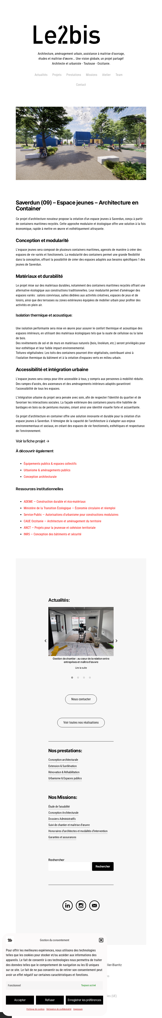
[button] (101, 940)
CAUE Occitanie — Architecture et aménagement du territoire (62, 521)
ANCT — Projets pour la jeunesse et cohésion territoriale (60, 528)
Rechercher (103, 866)
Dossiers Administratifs (62, 819)
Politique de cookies (35, 1009)
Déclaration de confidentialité (58, 1009)
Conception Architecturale (63, 812)
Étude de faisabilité (59, 806)
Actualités (41, 75)
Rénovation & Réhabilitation (63, 772)
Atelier (106, 75)
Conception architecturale (40, 477)
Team (119, 75)
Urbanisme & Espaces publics (65, 778)
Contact (81, 85)
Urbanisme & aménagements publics (47, 470)
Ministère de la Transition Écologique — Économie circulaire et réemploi (69, 508)
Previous (45, 641)
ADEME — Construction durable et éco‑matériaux (55, 501)
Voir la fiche (25, 441)
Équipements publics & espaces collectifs (50, 464)
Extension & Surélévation (62, 766)
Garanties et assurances (62, 837)
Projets (56, 75)
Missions (91, 75)
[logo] (81, 49)
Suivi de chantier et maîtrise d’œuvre (69, 825)
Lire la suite (81, 667)
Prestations (73, 75)
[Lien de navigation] (67, 905)
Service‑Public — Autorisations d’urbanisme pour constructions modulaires (71, 515)
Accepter (19, 1000)
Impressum (78, 1009)
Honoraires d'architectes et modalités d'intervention (77, 831)
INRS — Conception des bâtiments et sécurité (52, 534)
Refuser (50, 1000)
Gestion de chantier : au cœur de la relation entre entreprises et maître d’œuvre (81, 660)
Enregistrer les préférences (84, 1000)
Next (117, 641)
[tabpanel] (81, 639)
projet (40, 441)
